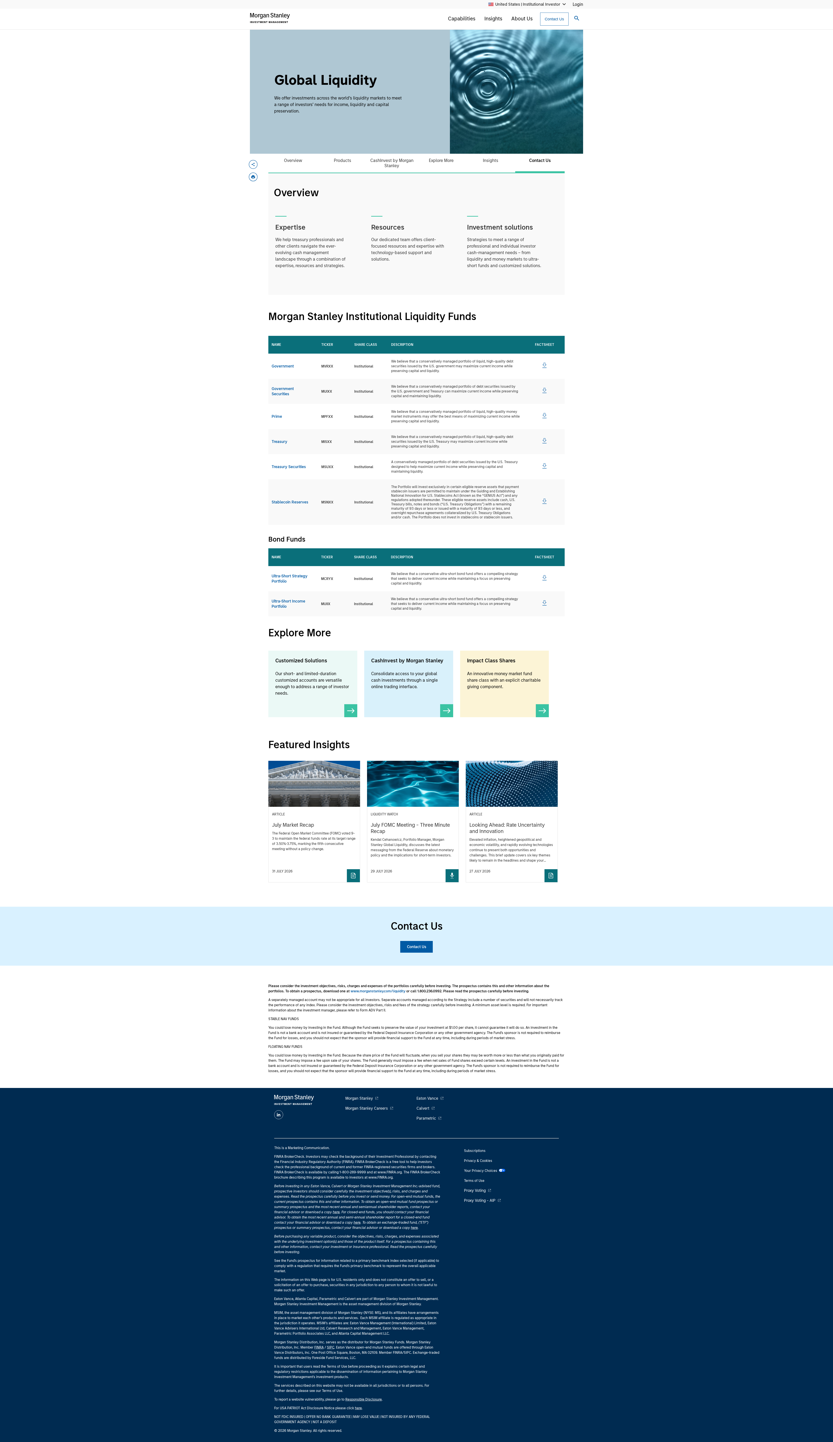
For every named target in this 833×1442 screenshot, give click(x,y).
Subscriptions (474, 1151)
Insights (493, 18)
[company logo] (270, 18)
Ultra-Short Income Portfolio (288, 604)
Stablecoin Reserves (290, 502)
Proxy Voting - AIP (479, 1200)
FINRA (319, 1347)
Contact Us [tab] (540, 160)
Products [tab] (342, 160)
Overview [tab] (293, 160)
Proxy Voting (475, 1190)
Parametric (426, 1118)
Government (283, 366)
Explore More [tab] (441, 160)
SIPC (330, 1347)
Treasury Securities (289, 466)
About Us (522, 18)
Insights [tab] (490, 160)
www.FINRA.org (380, 1177)
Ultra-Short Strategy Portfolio (289, 579)
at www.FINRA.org (388, 1172)
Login (578, 4)
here (336, 1212)
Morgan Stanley (359, 1098)
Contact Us (554, 19)
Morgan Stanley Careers (366, 1108)
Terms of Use (474, 1181)
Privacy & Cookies (478, 1161)
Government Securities (283, 391)
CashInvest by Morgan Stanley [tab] (391, 163)
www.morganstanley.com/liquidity (378, 991)
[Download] (544, 366)
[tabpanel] (416, 234)
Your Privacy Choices (481, 1171)
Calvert (422, 1108)
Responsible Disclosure (363, 1399)
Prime (277, 416)
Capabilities (461, 18)
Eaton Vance (427, 1098)
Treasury (279, 441)
